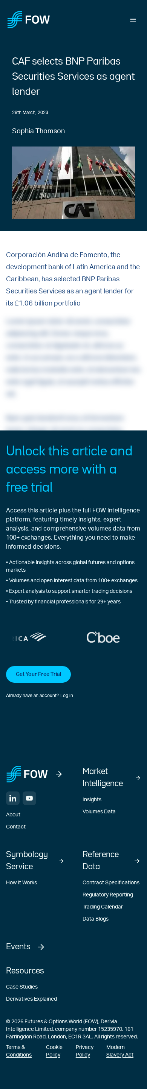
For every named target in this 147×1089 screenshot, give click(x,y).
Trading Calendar (103, 907)
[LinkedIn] (13, 798)
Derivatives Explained (31, 999)
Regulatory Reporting (108, 895)
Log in (66, 695)
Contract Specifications (111, 882)
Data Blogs (96, 919)
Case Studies (22, 987)
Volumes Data (99, 811)
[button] (73, 682)
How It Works (21, 882)
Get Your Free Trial (38, 674)
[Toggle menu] (133, 19)
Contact (16, 827)
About (13, 815)
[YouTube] (29, 798)
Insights (92, 799)
